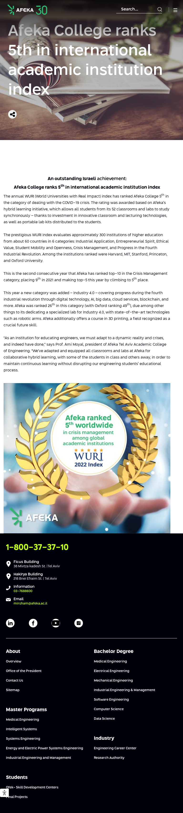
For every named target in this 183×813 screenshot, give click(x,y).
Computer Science (109, 709)
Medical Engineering (22, 719)
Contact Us (14, 680)
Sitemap (13, 690)
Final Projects (17, 797)
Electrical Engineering (111, 671)
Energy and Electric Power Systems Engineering (44, 748)
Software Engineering (111, 699)
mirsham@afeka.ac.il (30, 603)
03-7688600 (23, 591)
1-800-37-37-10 (37, 548)
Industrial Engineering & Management (124, 690)
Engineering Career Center (115, 748)
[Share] (12, 114)
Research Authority (109, 758)
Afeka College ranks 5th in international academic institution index (85, 61)
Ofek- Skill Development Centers (32, 787)
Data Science (104, 718)
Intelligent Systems (21, 729)
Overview (13, 661)
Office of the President (23, 671)
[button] (4, 793)
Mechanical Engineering (113, 680)
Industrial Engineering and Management (38, 758)
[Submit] (159, 9)
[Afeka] (27, 9)
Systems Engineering (23, 738)
